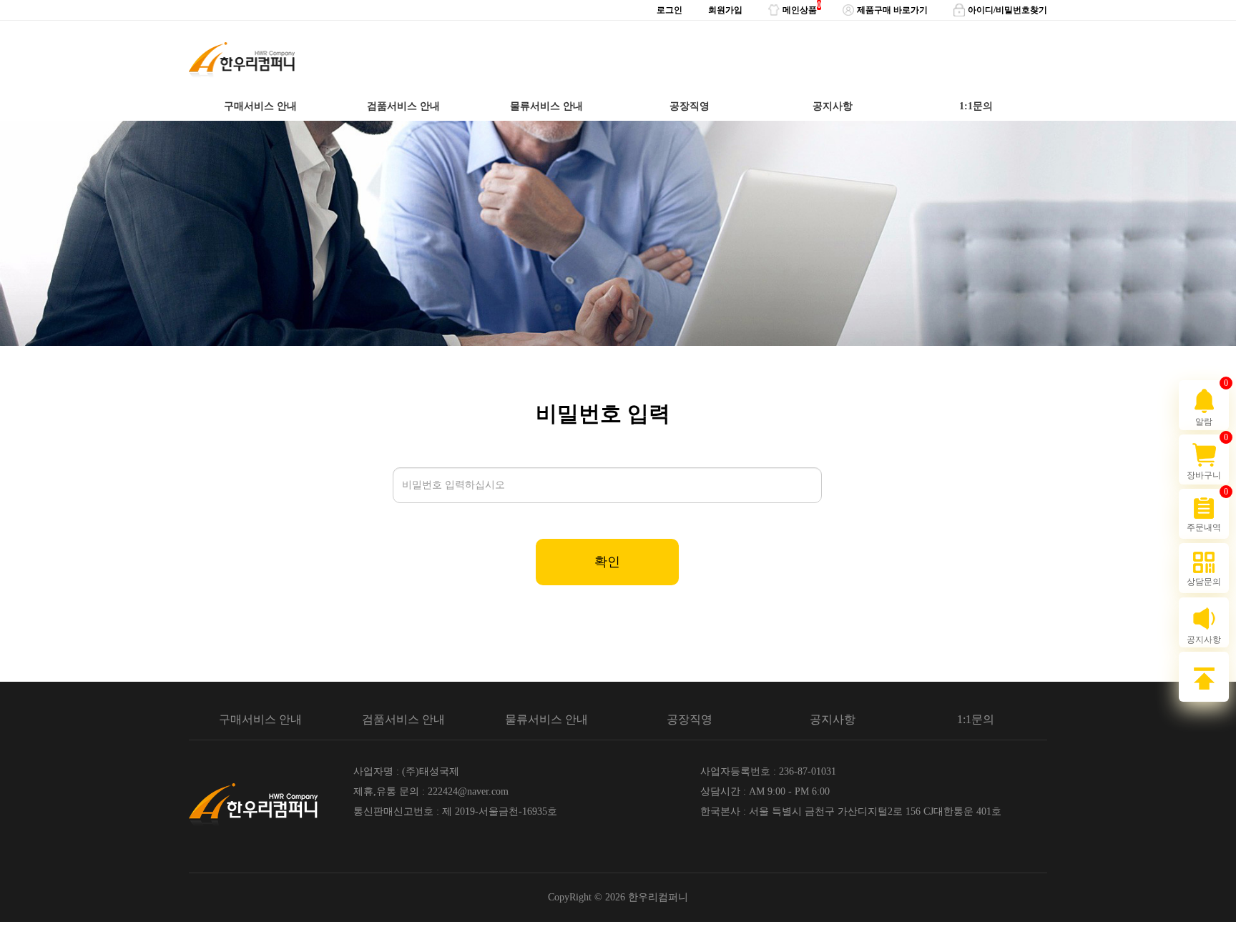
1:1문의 (976, 106)
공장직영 (690, 106)
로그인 (669, 10)
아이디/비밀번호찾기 (1007, 10)
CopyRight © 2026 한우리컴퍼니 (618, 897)
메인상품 (800, 7)
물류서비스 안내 (546, 106)
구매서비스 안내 (260, 106)
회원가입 (725, 10)
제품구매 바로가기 (892, 10)
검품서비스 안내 (403, 106)
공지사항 (833, 106)
